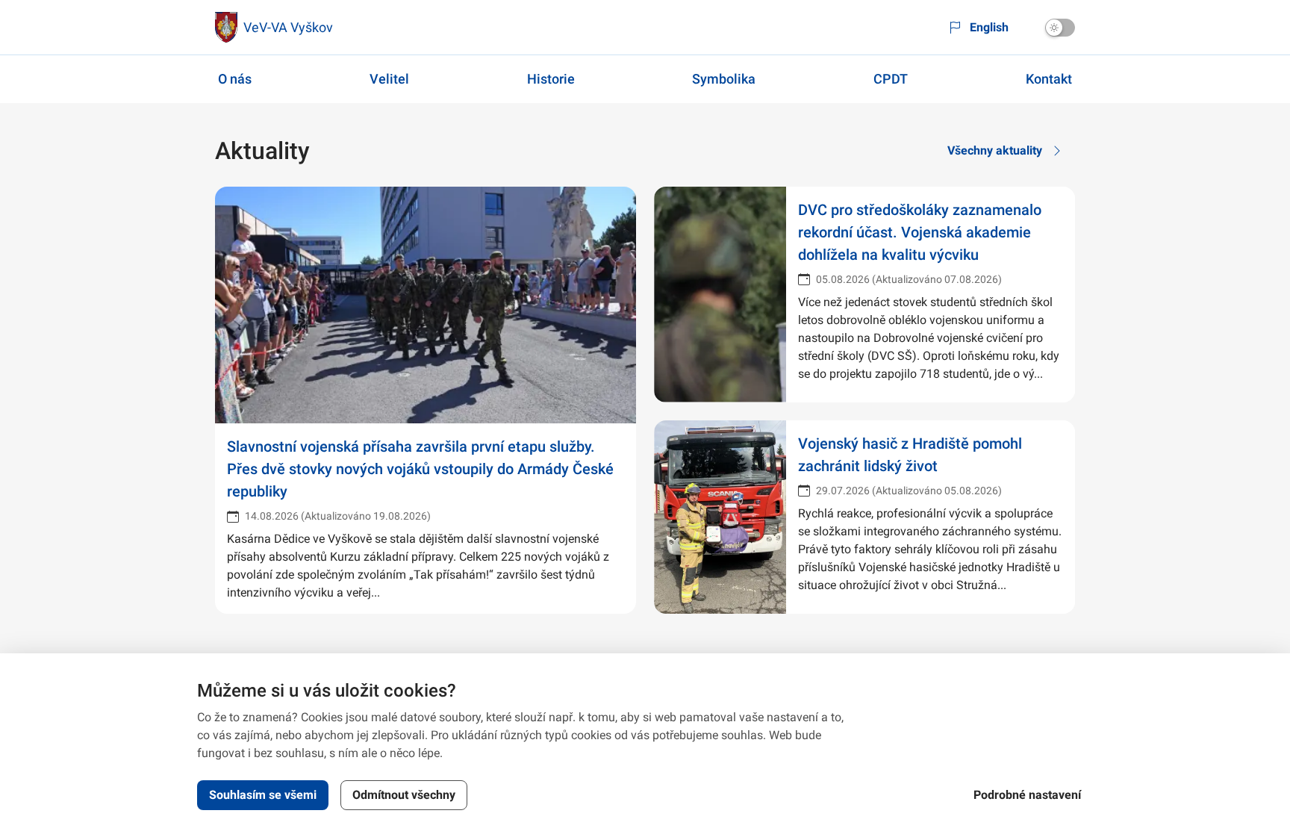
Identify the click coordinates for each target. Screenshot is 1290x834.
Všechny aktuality (994, 150)
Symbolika (723, 79)
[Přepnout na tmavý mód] (1060, 28)
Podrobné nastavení (1027, 795)
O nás (235, 79)
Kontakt (1049, 79)
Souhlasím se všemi (263, 795)
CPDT (890, 79)
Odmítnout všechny (403, 795)
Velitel (389, 79)
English (989, 27)
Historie (551, 79)
